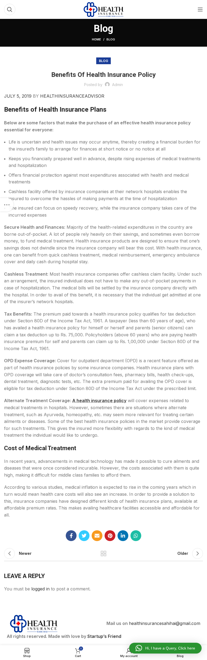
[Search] (9, 9)
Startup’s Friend (104, 636)
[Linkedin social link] (123, 535)
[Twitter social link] (84, 535)
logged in (40, 588)
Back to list (103, 553)
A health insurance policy (99, 400)
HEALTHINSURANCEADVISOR (72, 96)
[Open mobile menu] (200, 9)
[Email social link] (97, 535)
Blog (110, 39)
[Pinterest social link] (110, 535)
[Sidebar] (6, 204)
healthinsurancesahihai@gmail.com (164, 623)
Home (96, 39)
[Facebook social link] (71, 535)
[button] (165, 648)
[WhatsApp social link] (135, 535)
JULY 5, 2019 (18, 96)
